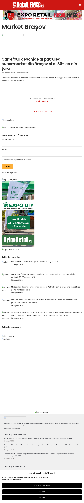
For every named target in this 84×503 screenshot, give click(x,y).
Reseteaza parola (9, 172)
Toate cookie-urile (42, 485)
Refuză (42, 492)
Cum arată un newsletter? (42, 111)
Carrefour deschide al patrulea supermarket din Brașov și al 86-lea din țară (39, 63)
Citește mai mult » (17, 80)
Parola (4, 149)
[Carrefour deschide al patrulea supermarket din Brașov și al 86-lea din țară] (42, 45)
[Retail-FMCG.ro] (28, 5)
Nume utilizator (8, 139)
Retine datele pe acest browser (17, 159)
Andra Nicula (9, 73)
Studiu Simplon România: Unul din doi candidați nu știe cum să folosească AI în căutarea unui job (38, 438)
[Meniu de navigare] (79, 5)
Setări (42, 498)
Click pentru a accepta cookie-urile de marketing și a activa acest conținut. (42, 91)
